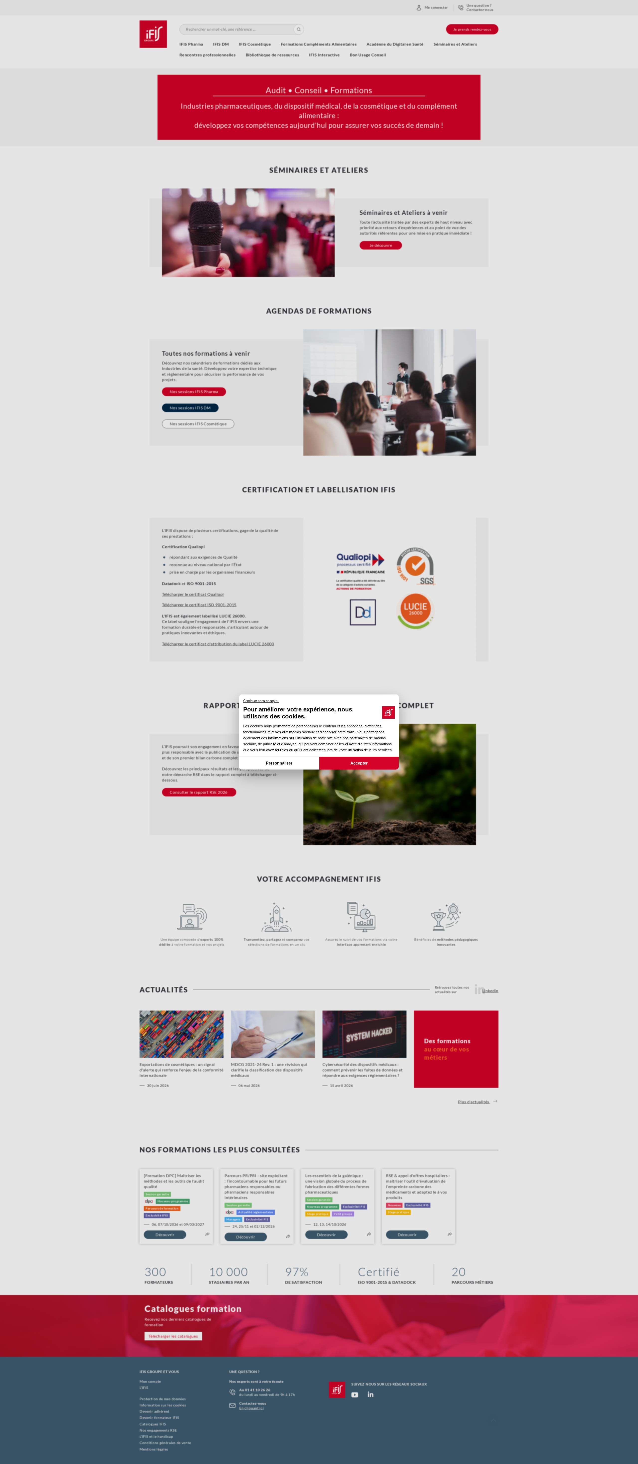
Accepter (359, 763)
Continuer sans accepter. (261, 701)
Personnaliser (279, 763)
